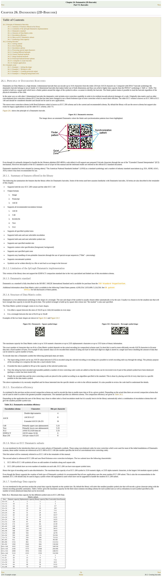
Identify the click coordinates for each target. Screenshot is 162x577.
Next (159, 5)
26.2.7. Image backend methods (18, 56)
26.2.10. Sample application (17, 63)
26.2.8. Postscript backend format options (21, 58)
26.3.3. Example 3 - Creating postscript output (23, 71)
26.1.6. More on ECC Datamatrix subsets (21, 37)
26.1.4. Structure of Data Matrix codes (20, 33)
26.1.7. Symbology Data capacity (18, 39)
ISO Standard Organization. (112, 283)
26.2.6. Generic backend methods (18, 54)
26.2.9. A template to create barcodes (20, 61)
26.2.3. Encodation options (16, 48)
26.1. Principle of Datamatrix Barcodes (15, 24)
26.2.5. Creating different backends (19, 52)
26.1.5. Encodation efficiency (17, 35)
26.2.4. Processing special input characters (21, 50)
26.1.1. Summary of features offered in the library (24, 27)
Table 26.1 (119, 394)
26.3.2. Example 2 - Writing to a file (19, 69)
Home (81, 575)
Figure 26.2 (42, 318)
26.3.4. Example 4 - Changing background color (23, 73)
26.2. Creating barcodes (10, 41)
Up (81, 572)
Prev (2, 5)
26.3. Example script (9, 65)
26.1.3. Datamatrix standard (17, 31)
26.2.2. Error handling (15, 46)
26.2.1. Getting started (15, 44)
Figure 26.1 (7, 111)
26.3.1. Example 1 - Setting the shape (20, 67)
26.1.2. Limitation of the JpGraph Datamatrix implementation (28, 29)
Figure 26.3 (55, 318)
